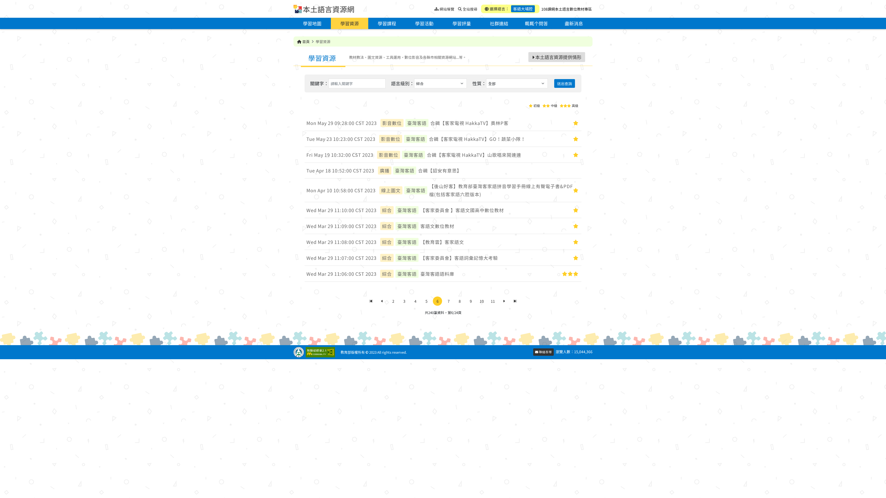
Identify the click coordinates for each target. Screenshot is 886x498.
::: (431, 8)
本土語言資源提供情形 (557, 57)
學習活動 (424, 23)
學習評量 (461, 23)
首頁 (305, 41)
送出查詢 (564, 83)
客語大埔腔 (523, 9)
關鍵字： (319, 83)
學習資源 (349, 23)
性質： (479, 83)
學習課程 (387, 23)
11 (493, 301)
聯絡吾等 (545, 352)
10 (482, 301)
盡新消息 (574, 23)
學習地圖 (312, 23)
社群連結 (499, 23)
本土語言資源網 (328, 9)
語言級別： (402, 83)
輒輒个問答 (536, 23)
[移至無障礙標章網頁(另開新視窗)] (321, 352)
